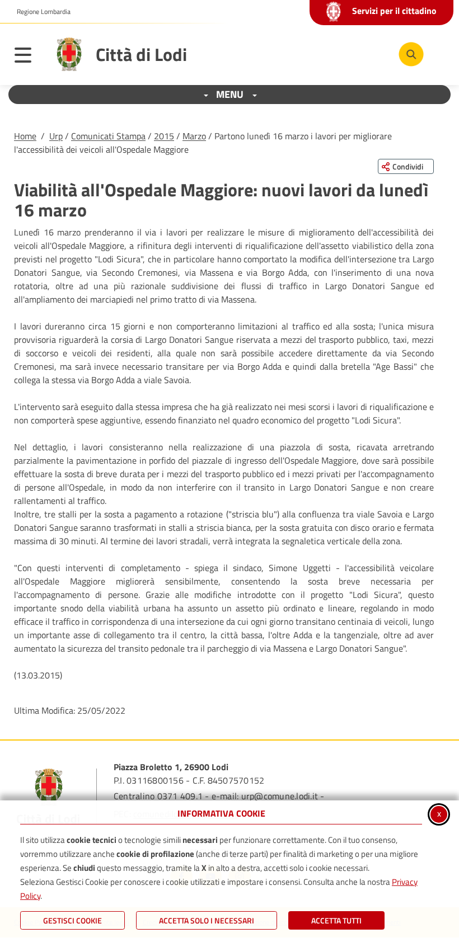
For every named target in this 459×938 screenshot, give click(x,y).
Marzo (194, 136)
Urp (56, 136)
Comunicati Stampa (108, 136)
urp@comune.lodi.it (279, 796)
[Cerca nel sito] (411, 54)
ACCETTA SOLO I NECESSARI (206, 920)
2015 (164, 136)
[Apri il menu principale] (29, 57)
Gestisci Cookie (72, 920)
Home (25, 136)
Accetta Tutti (336, 920)
